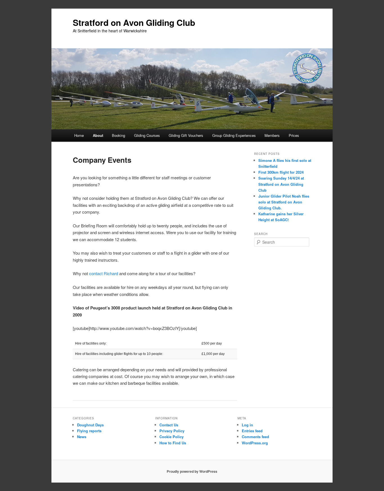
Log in (247, 424)
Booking (118, 135)
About (98, 135)
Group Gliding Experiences (234, 135)
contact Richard (103, 273)
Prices (294, 135)
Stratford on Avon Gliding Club (134, 22)
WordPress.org (255, 442)
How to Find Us (172, 442)
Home (79, 135)
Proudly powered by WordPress (192, 471)
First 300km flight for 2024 (281, 172)
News (81, 436)
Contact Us (168, 424)
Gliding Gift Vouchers (186, 135)
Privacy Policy (171, 430)
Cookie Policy (171, 436)
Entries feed (252, 430)
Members (272, 135)
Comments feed (255, 436)
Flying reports (89, 430)
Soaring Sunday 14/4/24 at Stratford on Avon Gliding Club (281, 184)
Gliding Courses (147, 135)
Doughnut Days (90, 424)
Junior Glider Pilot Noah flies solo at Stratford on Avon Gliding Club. (283, 202)
